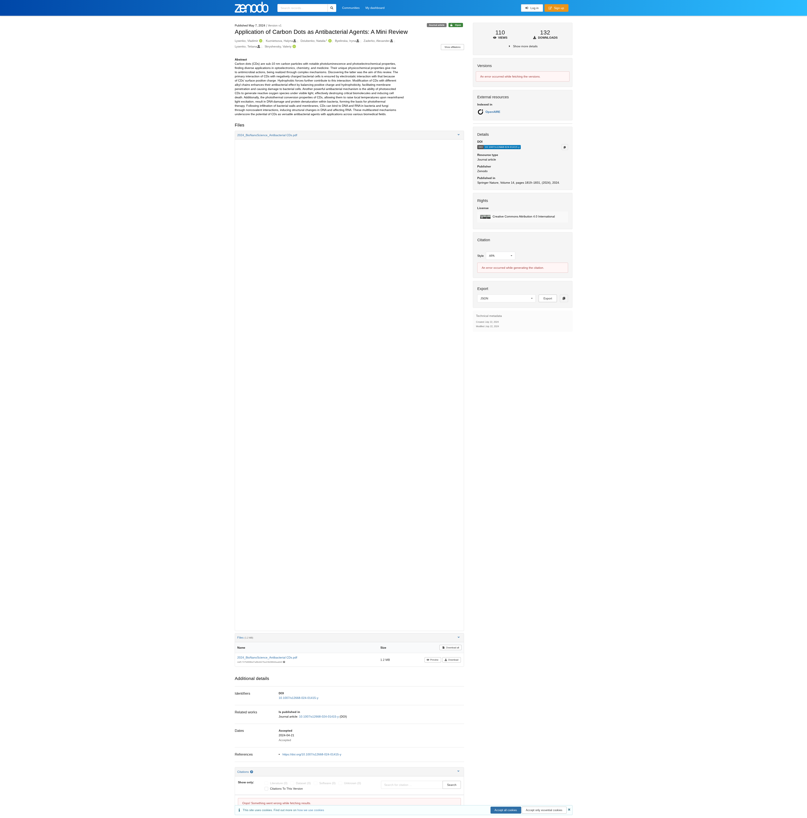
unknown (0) (352, 783)
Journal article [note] (436, 25)
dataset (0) (303, 783)
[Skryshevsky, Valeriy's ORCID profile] (293, 46)
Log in (534, 8)
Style (480, 255)
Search (451, 784)
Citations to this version (286, 788)
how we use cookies (310, 810)
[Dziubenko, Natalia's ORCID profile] (329, 41)
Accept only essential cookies (544, 810)
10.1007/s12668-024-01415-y (298, 697)
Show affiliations (452, 47)
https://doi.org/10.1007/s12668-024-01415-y (311, 754)
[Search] (332, 8)
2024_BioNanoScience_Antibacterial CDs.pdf (267, 657)
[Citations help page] (252, 771)
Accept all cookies (505, 810)
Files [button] (245, 637)
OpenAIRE (492, 111)
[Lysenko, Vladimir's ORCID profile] (260, 41)
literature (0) (278, 783)
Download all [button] (452, 647)
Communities (351, 7)
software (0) (327, 783)
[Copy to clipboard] (565, 147)
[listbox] (500, 256)
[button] (349, 135)
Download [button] (453, 660)
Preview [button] (434, 660)
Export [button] (547, 298)
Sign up (558, 8)
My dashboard (375, 7)
